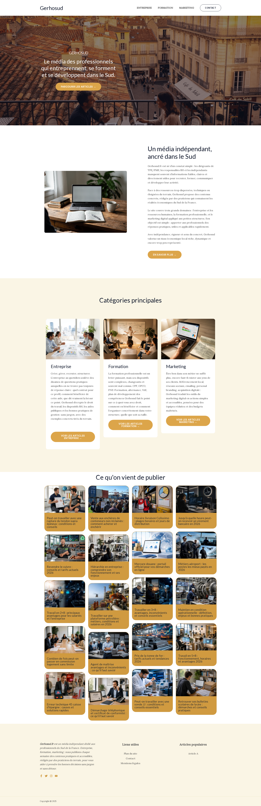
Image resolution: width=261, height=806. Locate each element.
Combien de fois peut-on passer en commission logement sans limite (63, 661)
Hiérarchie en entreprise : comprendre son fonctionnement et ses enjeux (107, 571)
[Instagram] (51, 776)
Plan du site (130, 753)
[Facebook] (41, 776)
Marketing (186, 7)
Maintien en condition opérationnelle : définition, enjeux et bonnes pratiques (195, 612)
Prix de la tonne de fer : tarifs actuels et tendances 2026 (151, 658)
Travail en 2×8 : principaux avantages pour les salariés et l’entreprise (64, 615)
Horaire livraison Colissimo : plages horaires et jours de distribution (152, 520)
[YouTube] (56, 776)
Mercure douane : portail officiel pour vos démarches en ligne (152, 566)
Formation (165, 7)
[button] (210, 7)
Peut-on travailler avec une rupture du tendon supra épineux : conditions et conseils (64, 522)
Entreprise (144, 7)
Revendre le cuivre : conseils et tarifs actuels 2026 (62, 569)
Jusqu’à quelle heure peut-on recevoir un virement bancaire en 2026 (195, 520)
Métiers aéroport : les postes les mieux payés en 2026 (195, 566)
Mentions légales (130, 763)
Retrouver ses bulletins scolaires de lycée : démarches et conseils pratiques (193, 706)
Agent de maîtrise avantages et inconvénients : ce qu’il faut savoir (108, 667)
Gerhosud (51, 8)
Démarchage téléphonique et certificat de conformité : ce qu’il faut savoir (108, 713)
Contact (130, 758)
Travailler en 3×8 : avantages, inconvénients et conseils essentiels (150, 612)
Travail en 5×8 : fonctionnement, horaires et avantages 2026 (194, 658)
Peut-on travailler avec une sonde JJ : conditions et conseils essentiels (151, 704)
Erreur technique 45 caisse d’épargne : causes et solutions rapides (64, 707)
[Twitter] (46, 776)
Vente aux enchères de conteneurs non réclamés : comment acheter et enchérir (107, 522)
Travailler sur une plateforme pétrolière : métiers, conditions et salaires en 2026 (105, 620)
